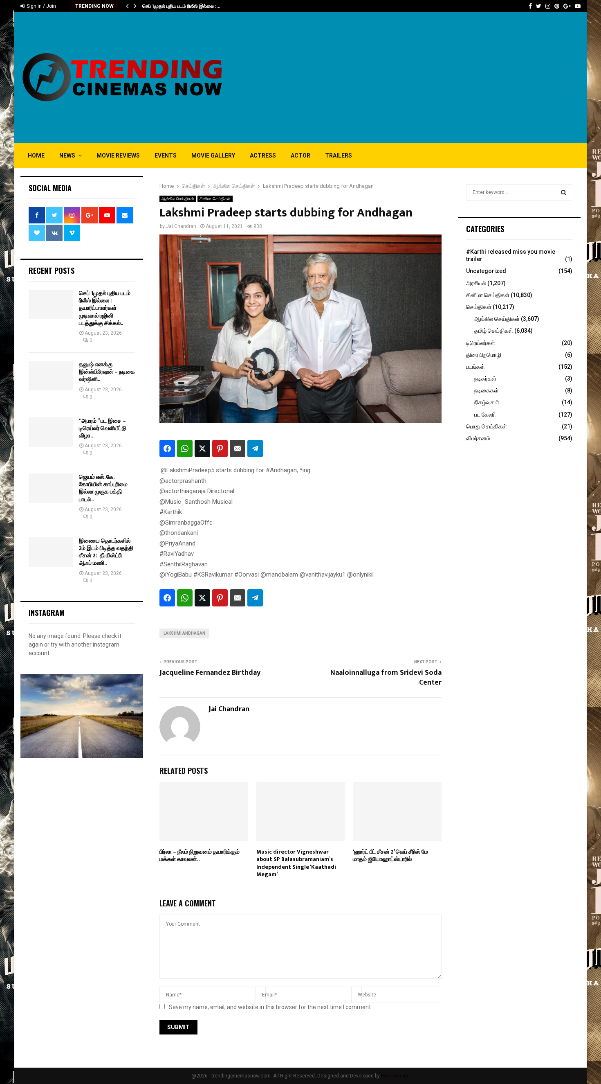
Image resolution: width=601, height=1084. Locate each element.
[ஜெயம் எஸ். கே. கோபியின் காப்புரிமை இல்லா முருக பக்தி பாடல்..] (51, 488)
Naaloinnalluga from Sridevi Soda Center (386, 678)
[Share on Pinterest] (220, 448)
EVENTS (166, 155)
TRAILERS (338, 155)
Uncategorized (486, 271)
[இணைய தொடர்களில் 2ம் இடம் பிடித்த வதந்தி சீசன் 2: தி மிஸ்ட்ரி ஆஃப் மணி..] (51, 552)
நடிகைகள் (486, 390)
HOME (36, 155)
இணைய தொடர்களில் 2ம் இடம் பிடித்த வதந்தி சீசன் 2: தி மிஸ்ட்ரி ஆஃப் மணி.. (106, 552)
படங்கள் (475, 366)
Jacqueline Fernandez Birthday (209, 673)
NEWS (67, 155)
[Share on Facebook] (167, 448)
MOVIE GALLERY (213, 155)
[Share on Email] (237, 448)
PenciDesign (395, 1076)
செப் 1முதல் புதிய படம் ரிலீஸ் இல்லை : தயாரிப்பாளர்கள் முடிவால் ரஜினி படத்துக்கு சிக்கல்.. (104, 308)
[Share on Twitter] (202, 448)
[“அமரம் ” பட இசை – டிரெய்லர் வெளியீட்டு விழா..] (51, 432)
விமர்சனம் (478, 438)
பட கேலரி (485, 414)
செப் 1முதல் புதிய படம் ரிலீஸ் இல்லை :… (181, 6)
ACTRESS (263, 155)
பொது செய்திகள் (486, 426)
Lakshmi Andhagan (184, 633)
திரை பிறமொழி (483, 355)
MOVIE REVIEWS (118, 155)
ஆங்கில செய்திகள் (177, 198)
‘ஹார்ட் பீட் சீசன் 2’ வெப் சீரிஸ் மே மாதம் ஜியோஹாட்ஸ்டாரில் (390, 855)
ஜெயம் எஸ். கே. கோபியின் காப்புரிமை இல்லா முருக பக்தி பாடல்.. (103, 488)
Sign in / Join (40, 6)
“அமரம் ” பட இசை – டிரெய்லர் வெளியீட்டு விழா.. (102, 428)
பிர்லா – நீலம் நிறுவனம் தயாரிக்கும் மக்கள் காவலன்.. (199, 855)
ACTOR (300, 155)
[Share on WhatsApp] (185, 448)
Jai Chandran (181, 226)
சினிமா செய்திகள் (215, 198)
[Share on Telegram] (255, 448)
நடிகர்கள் (485, 378)
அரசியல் (476, 283)
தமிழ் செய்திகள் (493, 330)
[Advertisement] (432, 77)
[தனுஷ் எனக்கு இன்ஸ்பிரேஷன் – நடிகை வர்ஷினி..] (51, 375)
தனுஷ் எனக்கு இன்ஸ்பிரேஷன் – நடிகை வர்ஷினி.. (107, 372)
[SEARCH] (563, 192)
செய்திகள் (478, 307)
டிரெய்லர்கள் (480, 343)
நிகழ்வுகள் (486, 402)
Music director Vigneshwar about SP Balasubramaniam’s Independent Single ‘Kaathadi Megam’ (296, 863)
